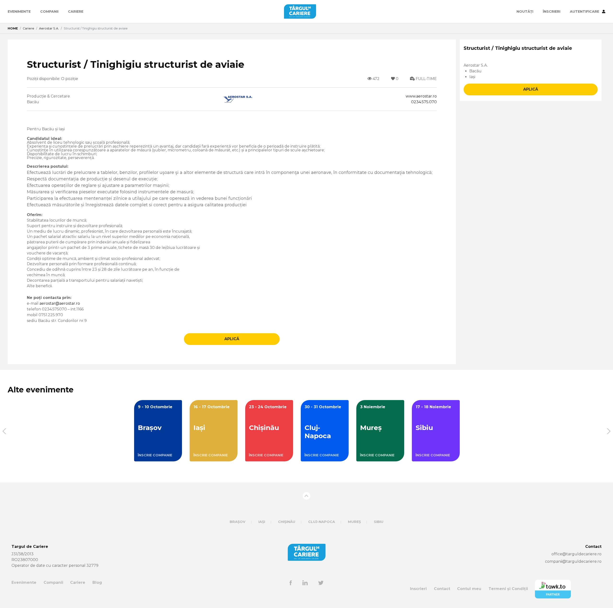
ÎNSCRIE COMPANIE (155, 455)
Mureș (354, 522)
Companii (49, 11)
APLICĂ (231, 339)
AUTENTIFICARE (585, 11)
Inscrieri (418, 588)
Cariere (75, 11)
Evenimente (19, 11)
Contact (442, 588)
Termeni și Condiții (508, 588)
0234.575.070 (424, 102)
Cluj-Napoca (321, 522)
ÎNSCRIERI (551, 11)
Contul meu (469, 588)
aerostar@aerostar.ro (60, 303)
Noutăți (525, 11)
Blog (97, 582)
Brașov (237, 522)
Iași (261, 522)
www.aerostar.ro (421, 96)
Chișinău (286, 522)
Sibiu (378, 522)
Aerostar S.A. (49, 28)
